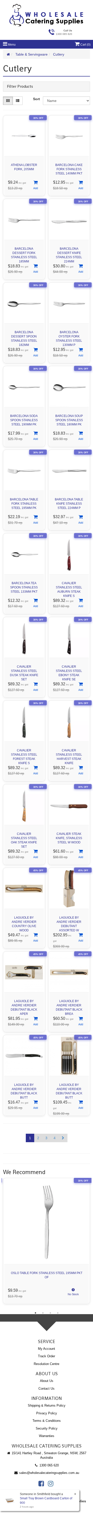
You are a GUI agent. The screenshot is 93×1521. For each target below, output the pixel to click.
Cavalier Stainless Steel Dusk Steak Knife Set (24, 672)
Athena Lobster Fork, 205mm (24, 167)
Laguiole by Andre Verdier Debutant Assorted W (69, 923)
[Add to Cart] (35, 185)
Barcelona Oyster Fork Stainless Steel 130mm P (69, 337)
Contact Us (46, 1388)
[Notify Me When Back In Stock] (73, 1293)
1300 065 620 (48, 1465)
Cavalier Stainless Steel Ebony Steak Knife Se (69, 672)
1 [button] (35, 1312)
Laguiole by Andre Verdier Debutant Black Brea (69, 1006)
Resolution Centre (46, 1364)
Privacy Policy (46, 1413)
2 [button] (42, 1312)
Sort (36, 99)
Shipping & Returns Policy (46, 1405)
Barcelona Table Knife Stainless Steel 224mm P (69, 504)
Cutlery (58, 54)
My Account (46, 1349)
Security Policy (47, 1428)
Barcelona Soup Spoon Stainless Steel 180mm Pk (69, 420)
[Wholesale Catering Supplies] (46, 15)
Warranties (46, 1436)
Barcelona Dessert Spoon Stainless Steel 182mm (24, 337)
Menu (11, 44)
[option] (46, 1242)
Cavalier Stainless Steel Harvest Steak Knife (69, 755)
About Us (46, 1381)
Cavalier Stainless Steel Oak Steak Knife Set (24, 839)
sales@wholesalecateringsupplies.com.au (48, 1473)
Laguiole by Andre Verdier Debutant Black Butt (24, 1090)
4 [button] (57, 1312)
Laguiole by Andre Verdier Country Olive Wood (24, 923)
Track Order (46, 1356)
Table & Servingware (31, 54)
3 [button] (50, 1312)
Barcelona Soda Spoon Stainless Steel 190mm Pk (24, 420)
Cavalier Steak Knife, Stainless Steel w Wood (69, 838)
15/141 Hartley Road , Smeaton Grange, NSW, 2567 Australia (48, 1455)
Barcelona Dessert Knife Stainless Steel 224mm (69, 254)
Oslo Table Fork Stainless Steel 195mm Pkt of (46, 1275)
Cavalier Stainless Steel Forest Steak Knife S (24, 755)
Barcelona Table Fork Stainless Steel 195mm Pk (24, 504)
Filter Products (20, 86)
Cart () (85, 44)
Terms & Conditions (46, 1421)
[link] (41, 1483)
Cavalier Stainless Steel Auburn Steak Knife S (69, 588)
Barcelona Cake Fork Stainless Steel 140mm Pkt (69, 169)
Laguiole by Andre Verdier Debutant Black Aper (24, 1006)
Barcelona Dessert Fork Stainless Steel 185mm (24, 254)
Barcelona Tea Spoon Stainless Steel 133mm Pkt (24, 587)
